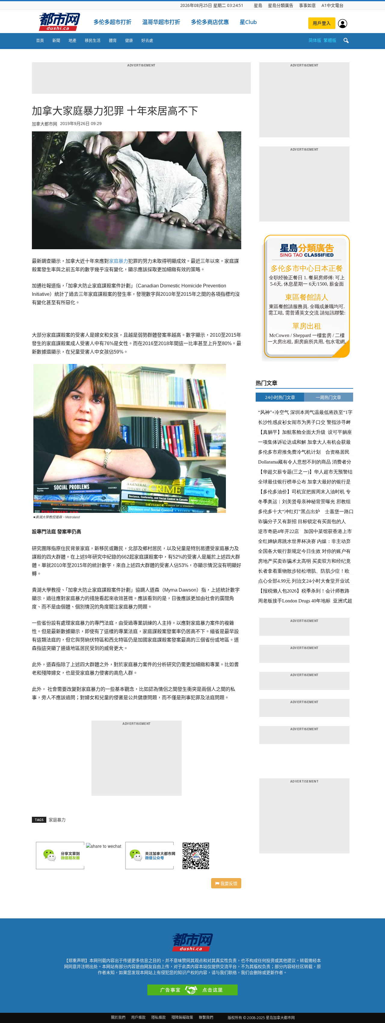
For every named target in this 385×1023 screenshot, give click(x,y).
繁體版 (330, 40)
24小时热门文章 (280, 397)
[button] (346, 41)
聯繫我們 (206, 1017)
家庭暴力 (118, 261)
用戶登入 (322, 23)
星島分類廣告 (280, 5)
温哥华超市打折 (161, 22)
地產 (72, 40)
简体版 (315, 40)
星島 (258, 5)
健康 (129, 40)
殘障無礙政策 (182, 1017)
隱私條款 (158, 1017)
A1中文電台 (332, 5)
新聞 (56, 40)
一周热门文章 (328, 397)
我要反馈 (228, 883)
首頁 (40, 40)
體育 (113, 40)
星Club (248, 22)
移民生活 (92, 40)
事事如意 (307, 5)
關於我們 (118, 1017)
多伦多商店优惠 (210, 22)
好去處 (147, 40)
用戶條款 (138, 1017)
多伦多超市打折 (112, 22)
